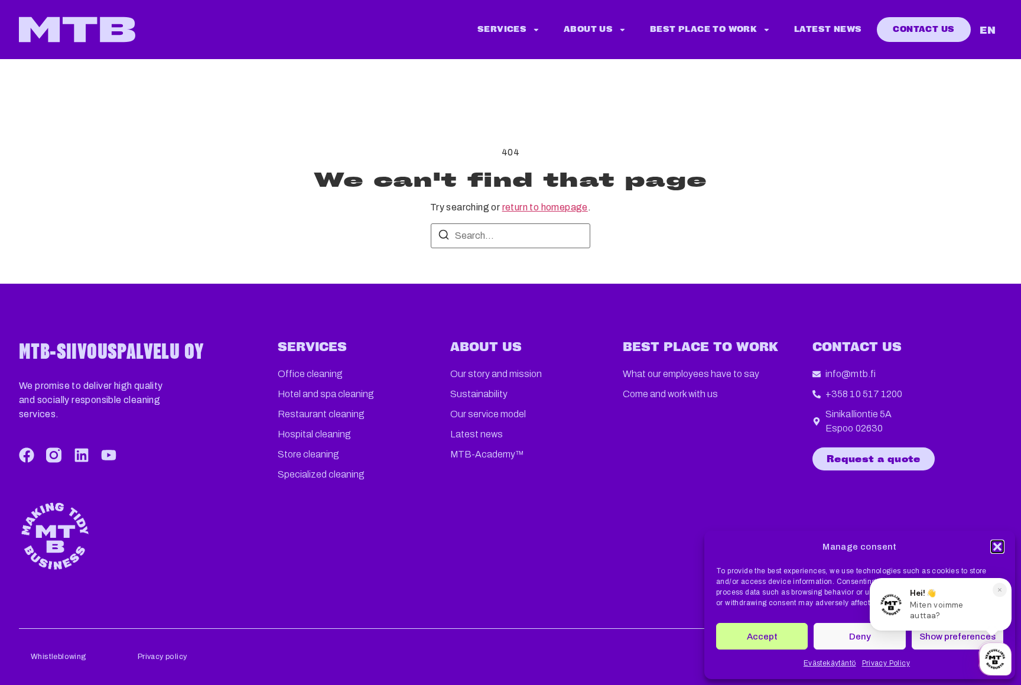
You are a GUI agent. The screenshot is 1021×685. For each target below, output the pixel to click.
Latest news (827, 29)
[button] (997, 547)
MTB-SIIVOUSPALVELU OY (111, 351)
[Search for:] (510, 235)
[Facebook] (26, 455)
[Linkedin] (81, 455)
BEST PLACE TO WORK (700, 347)
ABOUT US (486, 347)
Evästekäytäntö (830, 663)
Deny (860, 636)
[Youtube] (108, 455)
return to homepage (545, 207)
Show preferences (957, 636)
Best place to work (703, 29)
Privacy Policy (886, 663)
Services (501, 29)
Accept (762, 636)
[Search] (443, 236)
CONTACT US (857, 347)
